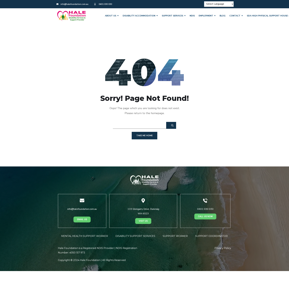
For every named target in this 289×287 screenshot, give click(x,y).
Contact (234, 15)
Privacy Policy (222, 248)
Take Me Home (144, 135)
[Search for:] (144, 125)
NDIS (192, 15)
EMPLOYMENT (206, 15)
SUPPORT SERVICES (172, 15)
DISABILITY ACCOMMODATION (139, 15)
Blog (222, 15)
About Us (110, 15)
